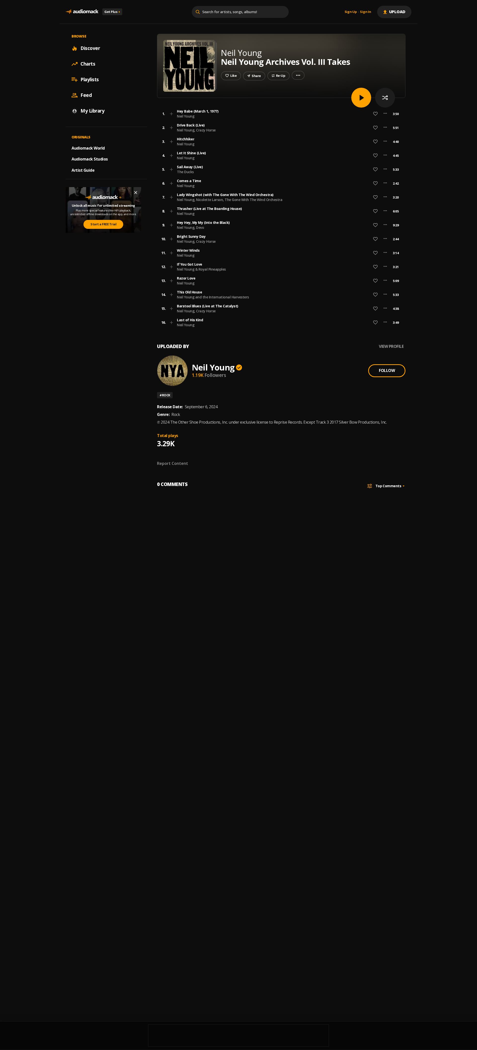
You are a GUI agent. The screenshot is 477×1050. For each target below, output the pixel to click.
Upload (397, 11)
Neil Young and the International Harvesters (213, 297)
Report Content (172, 463)
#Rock (164, 395)
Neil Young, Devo (190, 227)
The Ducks (185, 171)
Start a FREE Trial (103, 224)
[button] (279, 114)
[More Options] (385, 113)
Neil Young (185, 116)
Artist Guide (83, 170)
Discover (90, 48)
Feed (86, 95)
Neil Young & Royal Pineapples (201, 269)
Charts (87, 64)
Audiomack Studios (90, 159)
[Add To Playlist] (171, 113)
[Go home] (82, 11)
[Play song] (361, 98)
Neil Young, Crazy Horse (196, 130)
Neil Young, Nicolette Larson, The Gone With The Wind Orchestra (229, 199)
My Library (92, 111)
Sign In (365, 12)
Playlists (89, 79)
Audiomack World (88, 148)
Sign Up (351, 12)
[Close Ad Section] (135, 192)
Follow (387, 370)
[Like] (375, 114)
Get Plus (112, 11)
